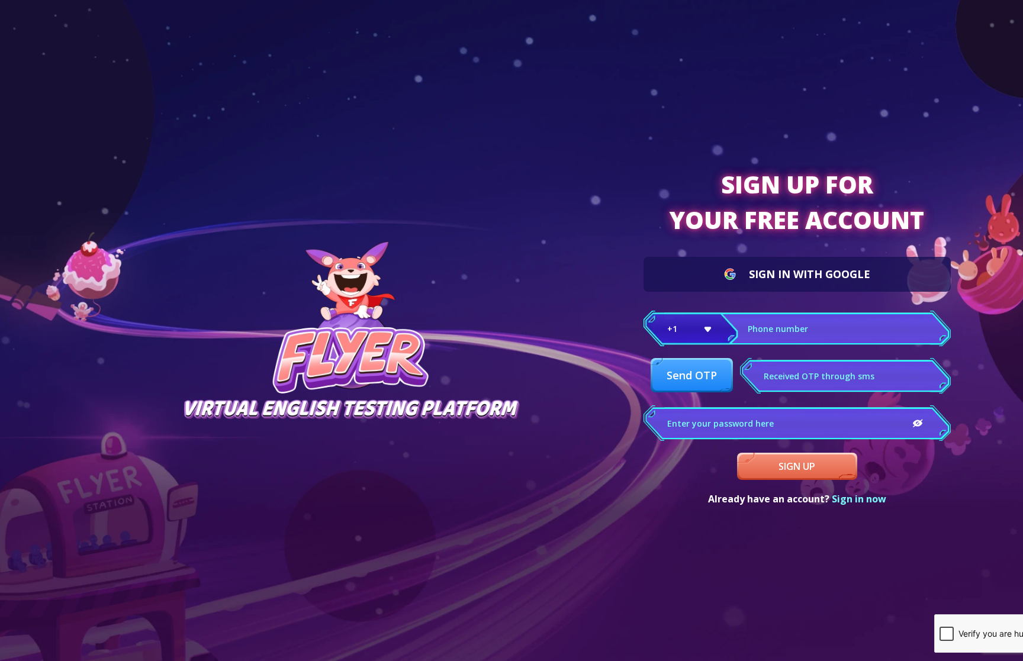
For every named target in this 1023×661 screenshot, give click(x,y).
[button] (691, 328)
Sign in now (859, 498)
